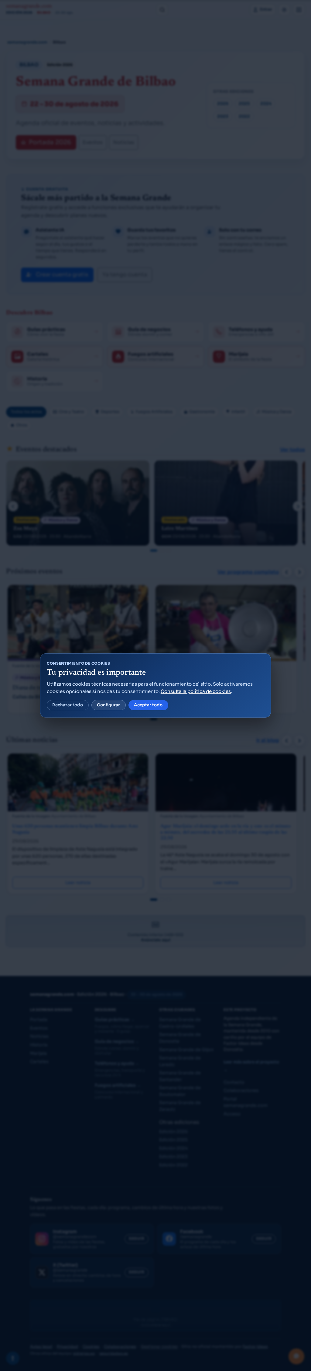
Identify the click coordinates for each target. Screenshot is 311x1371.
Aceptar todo (148, 705)
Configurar (108, 705)
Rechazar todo (67, 705)
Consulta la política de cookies (196, 691)
